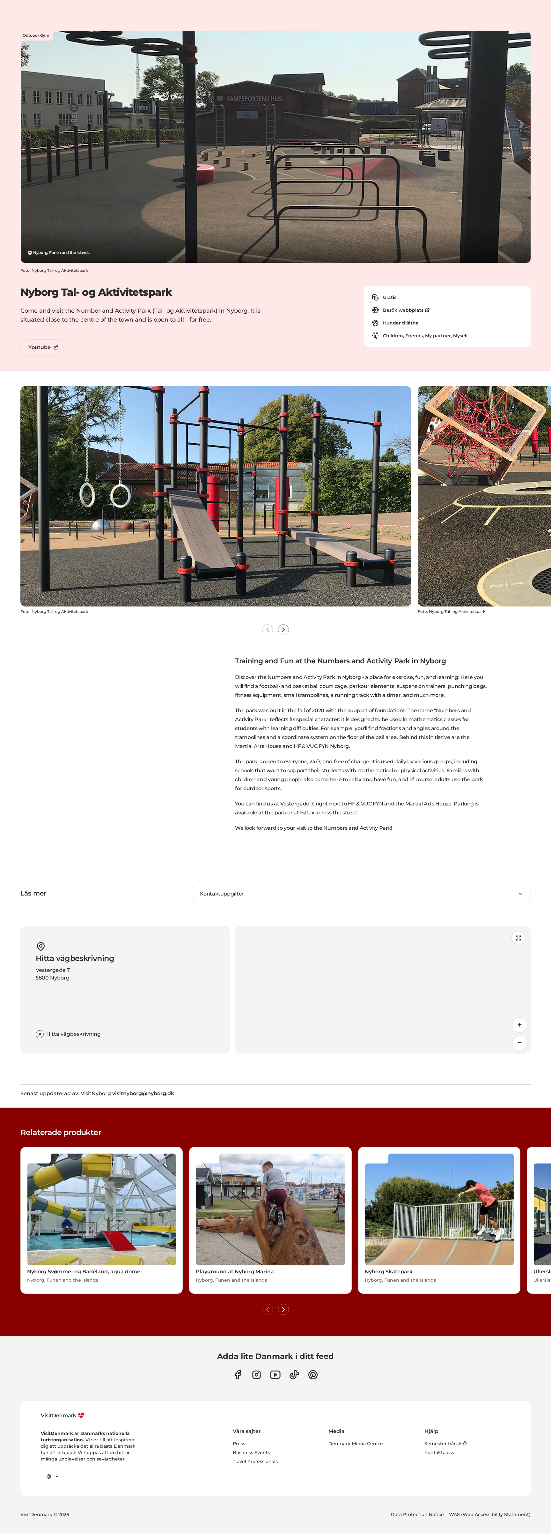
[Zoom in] (519, 1025)
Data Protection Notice (417, 1514)
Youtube (39, 347)
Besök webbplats (403, 310)
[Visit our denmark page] (237, 1374)
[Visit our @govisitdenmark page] (294, 1374)
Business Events (251, 1452)
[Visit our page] (256, 1374)
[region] (383, 990)
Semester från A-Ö (445, 1443)
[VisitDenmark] (62, 1415)
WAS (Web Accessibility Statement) (490, 1514)
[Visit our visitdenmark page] (275, 1374)
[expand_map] (518, 938)
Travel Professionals (255, 1461)
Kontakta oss (439, 1452)
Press (239, 1443)
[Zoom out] (519, 1042)
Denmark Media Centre (355, 1443)
